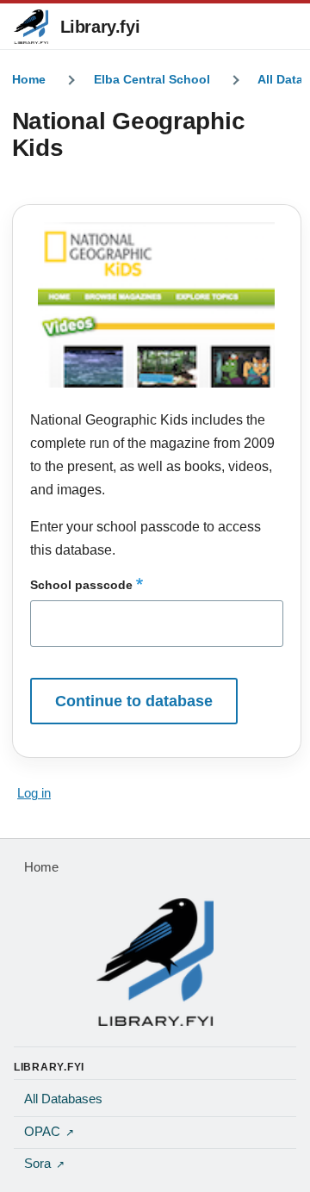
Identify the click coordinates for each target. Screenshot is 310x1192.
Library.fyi (100, 26)
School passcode (81, 585)
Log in (34, 793)
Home (29, 79)
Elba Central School (152, 79)
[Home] (155, 962)
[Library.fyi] (31, 26)
